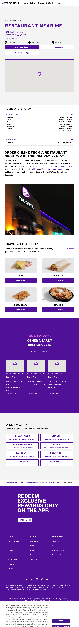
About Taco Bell (13, 541)
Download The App (22, 53)
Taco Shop (33, 559)
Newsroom (11, 564)
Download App (25, 520)
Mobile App (34, 541)
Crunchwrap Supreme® (52, 169)
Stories (10, 569)
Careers (54, 546)
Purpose (59, 3)
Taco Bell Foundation (59, 550)
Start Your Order (21, 47)
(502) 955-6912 (12, 39)
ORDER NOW (20, 280)
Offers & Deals (13, 559)
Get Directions (57, 47)
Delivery (33, 3)
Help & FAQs (56, 541)
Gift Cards (49, 3)
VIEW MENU (70, 248)
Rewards (41, 3)
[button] (17, 537)
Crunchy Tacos (49, 166)
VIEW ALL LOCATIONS (39, 351)
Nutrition (11, 550)
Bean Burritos (66, 166)
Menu (26, 3)
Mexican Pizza (32, 169)
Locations (11, 555)
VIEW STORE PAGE (11, 393)
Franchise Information (59, 555)
